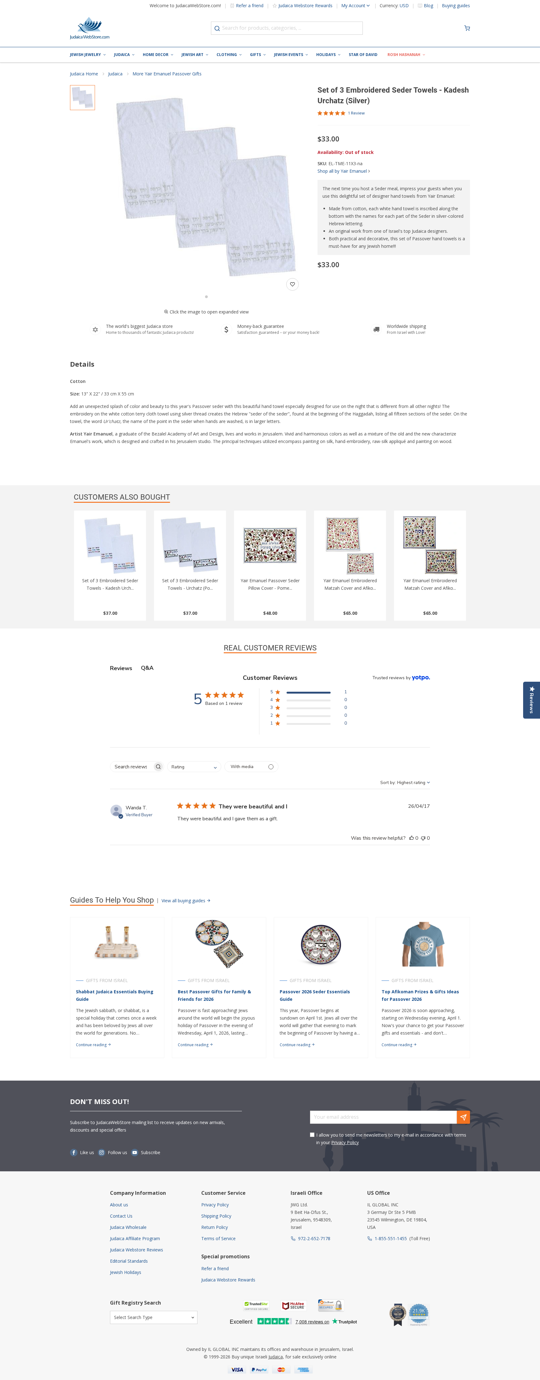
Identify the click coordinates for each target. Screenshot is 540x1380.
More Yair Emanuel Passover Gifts (167, 74)
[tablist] (270, 668)
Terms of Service (218, 1238)
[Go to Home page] (89, 28)
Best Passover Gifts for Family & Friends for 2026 (214, 995)
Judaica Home (84, 74)
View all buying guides (184, 901)
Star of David (363, 54)
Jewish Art (192, 54)
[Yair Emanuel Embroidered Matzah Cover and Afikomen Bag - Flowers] (430, 545)
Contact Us (121, 1216)
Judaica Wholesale (128, 1227)
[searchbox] (131, 766)
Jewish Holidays (125, 1272)
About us (119, 1205)
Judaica (122, 54)
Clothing (227, 54)
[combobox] (287, 28)
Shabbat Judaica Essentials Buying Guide (114, 995)
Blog (428, 5)
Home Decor (155, 54)
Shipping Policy (216, 1216)
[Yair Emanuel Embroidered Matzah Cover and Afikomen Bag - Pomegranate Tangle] (350, 545)
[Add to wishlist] (292, 284)
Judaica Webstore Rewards (305, 5)
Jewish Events (288, 54)
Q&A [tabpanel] (147, 668)
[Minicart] (467, 28)
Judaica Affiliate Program (135, 1238)
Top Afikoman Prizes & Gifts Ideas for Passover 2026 (420, 995)
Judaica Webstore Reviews (136, 1250)
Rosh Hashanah (404, 54)
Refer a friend (249, 5)
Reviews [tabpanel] (121, 668)
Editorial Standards (129, 1261)
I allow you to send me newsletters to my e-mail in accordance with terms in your (391, 1138)
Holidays (326, 54)
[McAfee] (294, 1305)
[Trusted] (256, 1305)
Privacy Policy (345, 1142)
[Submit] (217, 28)
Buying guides (456, 5)
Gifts (255, 54)
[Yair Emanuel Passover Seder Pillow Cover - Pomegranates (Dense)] (270, 545)
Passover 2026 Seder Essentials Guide (315, 995)
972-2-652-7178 (314, 1238)
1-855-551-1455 (391, 1238)
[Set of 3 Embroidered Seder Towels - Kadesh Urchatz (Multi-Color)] (110, 545)
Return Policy (214, 1227)
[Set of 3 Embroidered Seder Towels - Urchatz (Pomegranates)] (190, 545)
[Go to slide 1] (206, 296)
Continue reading (92, 1044)
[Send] (463, 1117)
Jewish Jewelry (85, 54)
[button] (206, 189)
